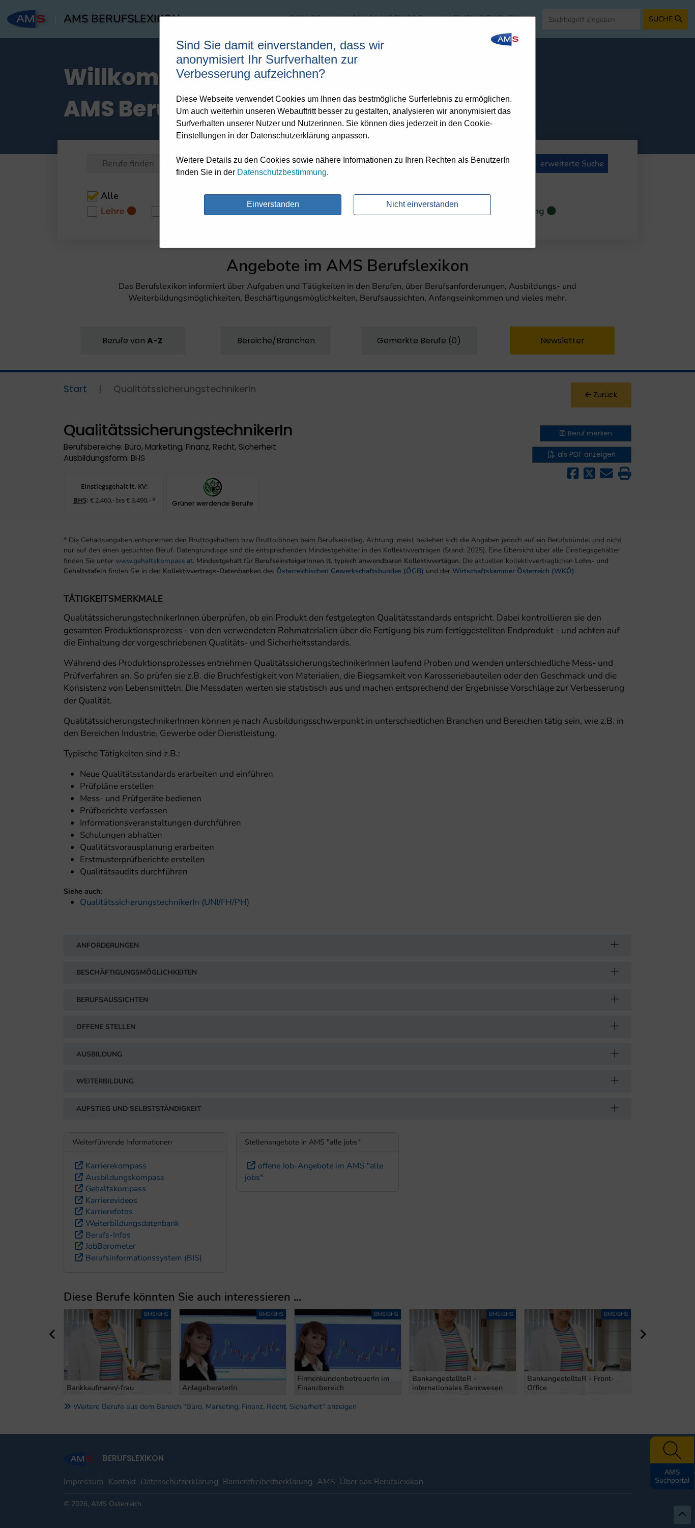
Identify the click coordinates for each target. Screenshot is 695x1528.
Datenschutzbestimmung (282, 172)
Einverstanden (273, 204)
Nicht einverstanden (422, 204)
